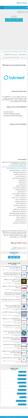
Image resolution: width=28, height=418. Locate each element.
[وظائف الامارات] (21, 3)
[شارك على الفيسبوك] (15, 257)
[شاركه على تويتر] (18, 257)
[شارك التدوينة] (12, 257)
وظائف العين (22, 386)
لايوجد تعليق (14, 54)
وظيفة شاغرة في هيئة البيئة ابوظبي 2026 (11, 325)
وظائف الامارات (21, 379)
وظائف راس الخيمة (21, 400)
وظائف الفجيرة (22, 389)
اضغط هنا (15, 247)
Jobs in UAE (22, 371)
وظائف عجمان (22, 404)
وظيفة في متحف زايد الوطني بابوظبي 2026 (11, 299)
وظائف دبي (22, 397)
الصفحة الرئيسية (23, 57)
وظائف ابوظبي (22, 375)
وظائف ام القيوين (21, 393)
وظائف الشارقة (22, 382)
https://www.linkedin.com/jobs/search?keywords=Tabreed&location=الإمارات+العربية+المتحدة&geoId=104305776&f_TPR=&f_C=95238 (14, 167)
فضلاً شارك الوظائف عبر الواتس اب (19, 365)
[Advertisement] (14, 36)
